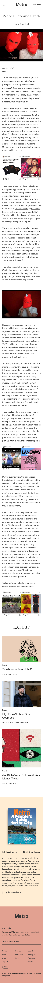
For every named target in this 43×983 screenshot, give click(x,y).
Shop (6, 966)
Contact (18, 951)
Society (5, 665)
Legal (17, 958)
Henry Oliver (9, 783)
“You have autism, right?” (17, 669)
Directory (37, 5)
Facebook (32, 958)
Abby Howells (9, 674)
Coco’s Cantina (21, 208)
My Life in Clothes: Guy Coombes (16, 716)
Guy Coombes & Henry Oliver (15, 722)
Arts (4, 958)
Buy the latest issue (12, 892)
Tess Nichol (24, 24)
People (5, 71)
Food (4, 954)
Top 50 (5, 962)
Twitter (30, 962)
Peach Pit (35, 208)
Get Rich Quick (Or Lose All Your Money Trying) (21, 777)
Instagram (32, 954)
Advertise (19, 954)
